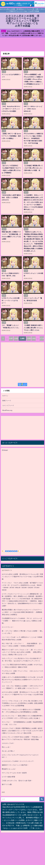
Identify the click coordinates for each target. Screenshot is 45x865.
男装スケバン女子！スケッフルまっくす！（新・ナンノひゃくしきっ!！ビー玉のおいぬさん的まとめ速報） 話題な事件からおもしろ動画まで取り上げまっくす (22, 652)
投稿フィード (6, 400)
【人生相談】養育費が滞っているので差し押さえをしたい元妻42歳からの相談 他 (33, 168)
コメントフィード (8, 405)
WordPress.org (7, 410)
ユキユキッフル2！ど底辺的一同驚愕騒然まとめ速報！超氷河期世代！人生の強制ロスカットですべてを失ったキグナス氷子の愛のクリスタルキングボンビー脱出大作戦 (22, 731)
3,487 (11, 338)
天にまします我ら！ (8, 751)
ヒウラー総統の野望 (8, 776)
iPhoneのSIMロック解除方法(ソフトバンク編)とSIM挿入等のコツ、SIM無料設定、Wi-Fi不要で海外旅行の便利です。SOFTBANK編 (33, 138)
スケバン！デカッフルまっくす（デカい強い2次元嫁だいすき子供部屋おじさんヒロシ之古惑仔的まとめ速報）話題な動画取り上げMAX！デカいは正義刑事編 (22, 703)
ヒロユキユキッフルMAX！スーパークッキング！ (18, 761)
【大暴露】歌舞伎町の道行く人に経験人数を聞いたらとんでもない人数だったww (33, 328)
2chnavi (5, 450)
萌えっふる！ (6, 747)
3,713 (42, 338)
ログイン (5, 395)
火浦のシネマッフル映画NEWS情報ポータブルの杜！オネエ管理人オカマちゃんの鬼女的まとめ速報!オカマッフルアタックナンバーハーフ (22, 679)
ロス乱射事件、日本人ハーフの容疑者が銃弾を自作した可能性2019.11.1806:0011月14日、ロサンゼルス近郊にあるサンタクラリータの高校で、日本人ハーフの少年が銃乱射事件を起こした (33, 202)
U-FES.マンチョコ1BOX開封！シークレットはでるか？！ (10, 300)
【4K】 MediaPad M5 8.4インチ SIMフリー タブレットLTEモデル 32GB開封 (11, 109)
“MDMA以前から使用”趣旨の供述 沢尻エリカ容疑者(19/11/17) (11, 197)
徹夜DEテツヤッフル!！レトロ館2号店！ (15, 765)
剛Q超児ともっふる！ (9, 769)
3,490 (29, 338)
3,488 (16, 338)
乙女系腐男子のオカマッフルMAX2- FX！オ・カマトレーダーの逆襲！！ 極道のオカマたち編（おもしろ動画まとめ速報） (22, 621)
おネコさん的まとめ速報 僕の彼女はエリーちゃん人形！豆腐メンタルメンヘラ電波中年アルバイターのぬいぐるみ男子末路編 (22, 576)
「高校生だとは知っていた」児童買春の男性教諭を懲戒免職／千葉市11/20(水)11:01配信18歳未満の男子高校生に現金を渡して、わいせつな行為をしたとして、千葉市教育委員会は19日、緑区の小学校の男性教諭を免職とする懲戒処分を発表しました (33, 241)
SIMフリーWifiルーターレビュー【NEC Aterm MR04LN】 (33, 109)
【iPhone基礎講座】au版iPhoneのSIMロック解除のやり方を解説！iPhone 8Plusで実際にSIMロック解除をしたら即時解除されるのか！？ (33, 79)
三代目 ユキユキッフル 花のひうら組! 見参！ (17, 780)
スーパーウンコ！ (8, 627)
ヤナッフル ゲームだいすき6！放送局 (14, 773)
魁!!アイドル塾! (7, 784)
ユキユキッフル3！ (8, 743)
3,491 (34, 338)
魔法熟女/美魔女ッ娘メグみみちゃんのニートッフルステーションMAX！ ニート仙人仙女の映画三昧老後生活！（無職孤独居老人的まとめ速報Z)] (22, 612)
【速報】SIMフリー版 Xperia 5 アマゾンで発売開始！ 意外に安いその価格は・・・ (11, 136)
